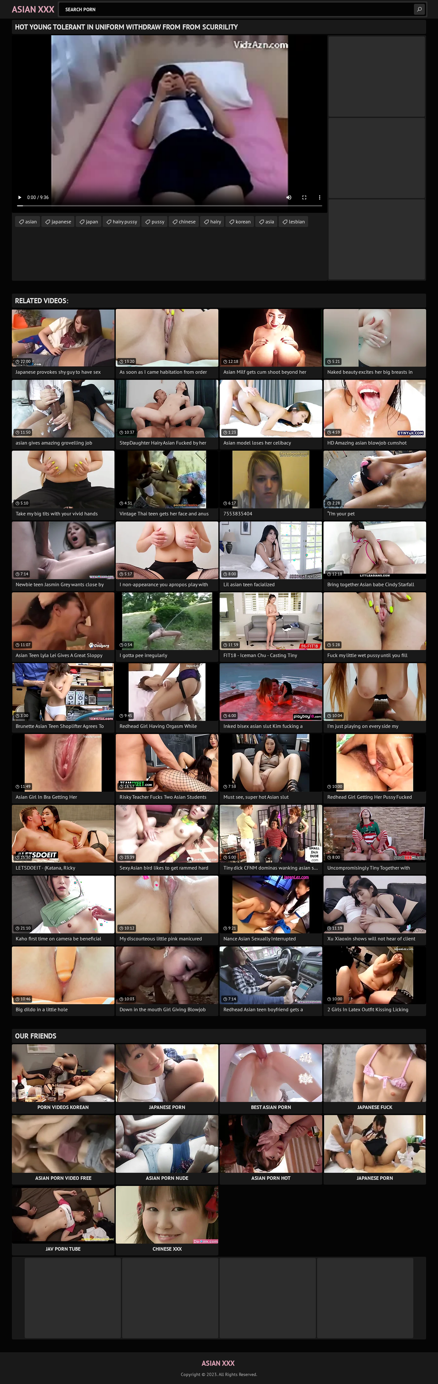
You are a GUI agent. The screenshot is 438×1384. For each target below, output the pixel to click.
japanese (61, 221)
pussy (158, 221)
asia (269, 221)
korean (243, 221)
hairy (215, 221)
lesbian (297, 221)
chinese (187, 221)
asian (31, 221)
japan (92, 221)
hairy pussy (125, 221)
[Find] (419, 9)
